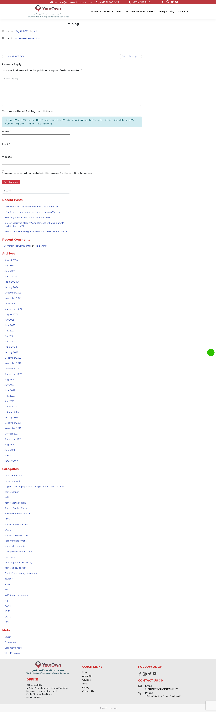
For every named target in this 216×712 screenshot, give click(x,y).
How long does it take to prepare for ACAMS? (28, 217)
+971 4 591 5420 (141, 2)
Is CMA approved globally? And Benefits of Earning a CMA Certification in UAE (34, 224)
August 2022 (11, 379)
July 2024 (9, 265)
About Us (105, 11)
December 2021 (13, 423)
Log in (8, 637)
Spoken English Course (16, 508)
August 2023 (11, 314)
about (8, 584)
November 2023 (13, 298)
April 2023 (10, 336)
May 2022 (10, 395)
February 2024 (12, 282)
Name (6, 131)
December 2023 (13, 292)
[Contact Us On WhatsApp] (211, 352)
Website (7, 157)
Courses (116, 11)
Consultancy (129, 56)
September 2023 (13, 309)
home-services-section (27, 38)
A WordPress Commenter (17, 246)
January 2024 (11, 287)
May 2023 (10, 330)
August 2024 (11, 260)
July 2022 (9, 385)
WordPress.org (12, 653)
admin (37, 31)
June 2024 (10, 271)
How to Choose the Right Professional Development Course (36, 231)
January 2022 (11, 417)
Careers (151, 11)
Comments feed (13, 647)
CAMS (8, 530)
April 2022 (10, 401)
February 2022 (12, 412)
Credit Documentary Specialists (21, 573)
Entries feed (11, 642)
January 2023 (11, 352)
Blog (171, 11)
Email (6, 144)
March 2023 (11, 341)
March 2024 (11, 276)
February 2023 (12, 347)
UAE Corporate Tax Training (18, 562)
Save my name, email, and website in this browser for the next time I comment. (47, 173)
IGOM (8, 606)
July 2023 (9, 320)
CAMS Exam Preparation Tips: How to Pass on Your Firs (33, 212)
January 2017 (11, 461)
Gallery (161, 11)
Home (94, 11)
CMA (7, 519)
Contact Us (182, 11)
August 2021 (11, 444)
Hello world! (41, 246)
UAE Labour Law (13, 475)
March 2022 (11, 406)
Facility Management (15, 540)
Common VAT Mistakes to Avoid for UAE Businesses (31, 206)
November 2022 (13, 363)
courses (8, 578)
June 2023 (10, 325)
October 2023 (12, 303)
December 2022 (13, 358)
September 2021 (13, 439)
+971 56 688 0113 (109, 2)
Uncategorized (12, 481)
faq (6, 600)
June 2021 (10, 450)
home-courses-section (16, 535)
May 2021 (9, 455)
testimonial (10, 557)
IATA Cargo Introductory (17, 595)
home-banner (12, 492)
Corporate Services (135, 11)
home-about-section (15, 502)
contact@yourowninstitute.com (73, 2)
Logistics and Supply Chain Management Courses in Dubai (35, 486)
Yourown (112, 708)
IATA (7, 497)
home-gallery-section (15, 568)
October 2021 (11, 433)
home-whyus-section (15, 546)
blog (7, 589)
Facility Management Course (19, 551)
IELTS (7, 611)
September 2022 (13, 374)
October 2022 (12, 368)
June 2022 (10, 390)
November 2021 (13, 428)
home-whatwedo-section (18, 513)
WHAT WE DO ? (16, 56)
